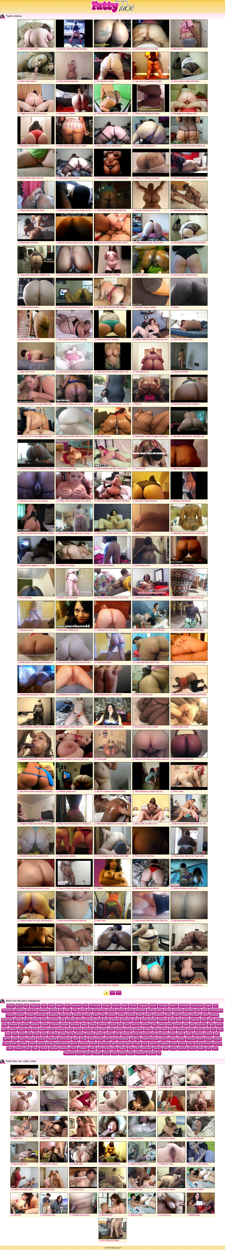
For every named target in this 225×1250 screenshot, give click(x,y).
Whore (188, 1034)
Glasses (157, 1048)
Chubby (172, 1039)
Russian (106, 1006)
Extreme (136, 1034)
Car (137, 1039)
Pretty (52, 1029)
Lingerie (127, 1044)
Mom (67, 1006)
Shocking (52, 1039)
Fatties (21, 1029)
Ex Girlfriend (99, 1010)
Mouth (162, 1025)
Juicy (27, 1048)
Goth (166, 1048)
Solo (211, 1020)
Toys (103, 1015)
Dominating (123, 1039)
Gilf (69, 1015)
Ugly (198, 1010)
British (178, 1025)
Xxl (50, 1034)
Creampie (19, 1010)
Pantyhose (54, 1020)
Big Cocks (201, 1025)
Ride (217, 1034)
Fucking (107, 1048)
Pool (207, 1029)
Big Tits (7, 1039)
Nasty (169, 1025)
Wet (120, 1025)
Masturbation (62, 1044)
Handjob (151, 1053)
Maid (113, 1044)
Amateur (19, 1048)
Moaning (64, 1048)
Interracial (104, 1044)
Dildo (186, 1025)
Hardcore (182, 1048)
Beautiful (178, 1010)
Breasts (146, 1034)
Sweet (190, 1029)
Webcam (78, 1015)
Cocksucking (64, 1039)
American (135, 1025)
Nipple (84, 1025)
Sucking (168, 1010)
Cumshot (111, 1015)
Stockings (71, 1020)
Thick (204, 1020)
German (116, 1006)
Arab (186, 1020)
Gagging (148, 1015)
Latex (190, 1044)
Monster (146, 1025)
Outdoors (83, 1048)
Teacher (120, 1010)
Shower (12, 1029)
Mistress (154, 1044)
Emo (15, 1034)
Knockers (207, 1044)
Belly (15, 1039)
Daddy (159, 1010)
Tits (28, 1029)
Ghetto (219, 1025)
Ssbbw (151, 1010)
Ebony (145, 1020)
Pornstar (80, 1034)
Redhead (138, 1029)
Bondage (126, 1034)
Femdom (119, 1029)
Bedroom (35, 1025)
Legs (145, 1044)
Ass (215, 1006)
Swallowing (43, 1010)
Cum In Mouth (216, 1010)
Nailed (130, 1053)
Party (98, 1020)
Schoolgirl (163, 1006)
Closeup (111, 1010)
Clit (132, 1039)
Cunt (35, 1029)
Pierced (87, 1029)
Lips (120, 1044)
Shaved (89, 1034)
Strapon (199, 1029)
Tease (69, 1029)
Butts (205, 1010)
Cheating (55, 1025)
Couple (84, 1039)
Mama (19, 1006)
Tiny (89, 1010)
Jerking (44, 1048)
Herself (192, 1048)
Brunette (41, 1039)
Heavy (113, 1025)
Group (173, 1048)
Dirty (107, 1039)
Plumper (131, 1015)
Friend (92, 1048)
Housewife (140, 1053)
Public (14, 1044)
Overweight (140, 1010)
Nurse (79, 1053)
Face (111, 1029)
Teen (44, 1006)
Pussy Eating (197, 1006)
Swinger (219, 1020)
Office (67, 1010)
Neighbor (97, 1053)
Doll (114, 1039)
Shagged (122, 1015)
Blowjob (64, 1025)
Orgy (71, 1034)
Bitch (4, 1029)
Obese (172, 1029)
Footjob (217, 1039)
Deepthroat (159, 1015)
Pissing (54, 1010)
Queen (23, 1039)
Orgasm (43, 1029)
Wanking (214, 1015)
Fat (61, 1010)
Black (180, 1034)
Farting (129, 1029)
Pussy (100, 1039)
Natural (93, 1025)
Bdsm (106, 1020)
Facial (173, 1034)
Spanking (195, 1020)
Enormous (184, 1006)
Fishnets (208, 1034)
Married (94, 1044)
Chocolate (191, 1039)
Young (51, 1006)
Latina (182, 1044)
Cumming (89, 1020)
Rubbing (185, 1015)
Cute (29, 1034)
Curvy (36, 1034)
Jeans (6, 1044)
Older (124, 1006)
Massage (84, 1044)
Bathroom (24, 1025)
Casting (35, 1020)
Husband (54, 1048)
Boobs (164, 1029)
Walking (31, 1039)
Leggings (164, 1044)
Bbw (26, 1006)
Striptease (126, 1020)
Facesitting (163, 1034)
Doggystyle (7, 1020)
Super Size (31, 1010)
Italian (10, 1048)
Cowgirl (18, 1020)
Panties (204, 1015)
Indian (32, 1044)
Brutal (95, 1015)
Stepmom (76, 1006)
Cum (117, 1034)
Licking (137, 1044)
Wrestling (75, 1025)
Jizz (99, 1048)
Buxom (45, 1025)
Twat (44, 1034)
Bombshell (53, 1015)
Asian (82, 1010)
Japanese (35, 1006)
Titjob (220, 1029)
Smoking (13, 1025)
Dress (164, 1039)
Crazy (44, 1020)
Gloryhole (163, 1020)
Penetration (41, 1015)
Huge (169, 1015)
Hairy (75, 1010)
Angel (92, 1039)
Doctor (136, 1020)
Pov (213, 1029)
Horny (106, 1053)
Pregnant (20, 1015)
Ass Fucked (95, 1006)
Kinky (176, 1015)
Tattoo (75, 1039)
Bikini (103, 1029)
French (73, 1048)
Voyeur (153, 1006)
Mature (60, 1006)
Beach (27, 1020)
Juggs (35, 1048)
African (133, 1006)
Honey (88, 1053)
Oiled (215, 1048)
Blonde (153, 1020)
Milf (62, 1020)
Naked (122, 1053)
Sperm (130, 1010)
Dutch (201, 1039)
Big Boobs (189, 1010)
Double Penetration (150, 1039)
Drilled (181, 1039)
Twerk (156, 1029)
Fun (114, 1048)
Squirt (211, 1025)
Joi (159, 1053)
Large (198, 1044)
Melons (41, 1044)
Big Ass (173, 1006)
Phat (131, 1048)
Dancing (60, 1029)
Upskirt (63, 1034)
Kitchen (217, 1044)
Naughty (181, 1029)
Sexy (154, 1025)
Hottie (114, 1053)
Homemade (69, 1053)
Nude (8, 1034)
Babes (201, 1048)
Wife (192, 1025)
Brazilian (195, 1015)
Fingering (198, 1034)
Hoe (208, 1048)
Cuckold (10, 1015)
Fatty (80, 1020)
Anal (85, 1006)
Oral (56, 1034)
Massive (73, 1044)
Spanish (109, 1034)
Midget (208, 1006)
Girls (137, 1048)
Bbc (180, 1020)
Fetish (96, 1029)
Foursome (103, 1025)
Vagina (148, 1029)
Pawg (4, 1025)
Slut (154, 1034)
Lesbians (23, 1044)
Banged (50, 1044)
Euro (127, 1025)
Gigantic (122, 1048)
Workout (99, 1034)
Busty (22, 1034)
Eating (209, 1039)
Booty (63, 1015)
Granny (10, 1006)
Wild (140, 1015)
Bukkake (115, 1020)
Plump (172, 1020)
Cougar (30, 1015)
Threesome (8, 1010)
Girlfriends (146, 1048)
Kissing (78, 1029)
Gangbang (143, 1006)
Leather (174, 1044)
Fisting (87, 1015)
